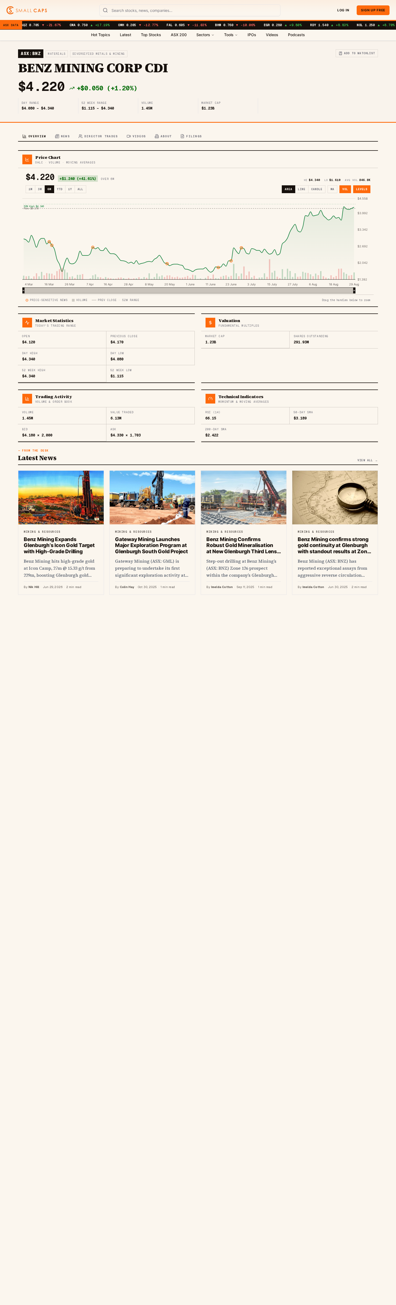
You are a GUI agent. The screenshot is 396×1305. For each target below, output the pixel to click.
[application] (198, 244)
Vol (345, 189)
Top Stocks (151, 34)
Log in (343, 10)
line (301, 189)
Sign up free (373, 10)
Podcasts (296, 34)
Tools (229, 34)
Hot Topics (100, 34)
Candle (316, 189)
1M (30, 189)
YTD (59, 189)
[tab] (34, 136)
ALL (80, 189)
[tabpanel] (198, 372)
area (288, 189)
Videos (272, 34)
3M (40, 189)
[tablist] (198, 136)
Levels (361, 189)
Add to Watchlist (359, 53)
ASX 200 (179, 34)
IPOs (252, 34)
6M (49, 189)
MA (332, 189)
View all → (367, 460)
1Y (70, 189)
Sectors (203, 34)
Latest (125, 34)
